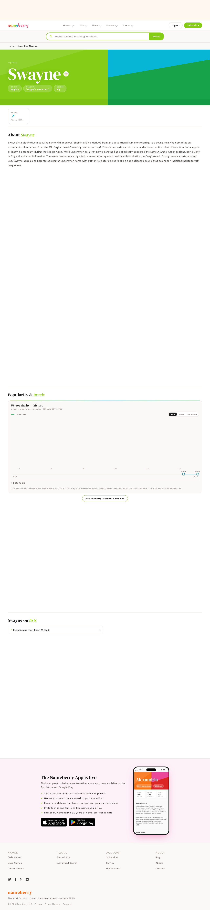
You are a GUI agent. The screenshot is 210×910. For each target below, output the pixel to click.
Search (156, 36)
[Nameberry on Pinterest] (21, 879)
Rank (173, 414)
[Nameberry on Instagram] (27, 879)
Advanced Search (67, 862)
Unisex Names (16, 868)
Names (67, 25)
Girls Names (15, 857)
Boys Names (15, 862)
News (95, 25)
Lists (81, 25)
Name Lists (63, 857)
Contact (161, 868)
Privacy (38, 904)
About (159, 862)
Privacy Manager (52, 904)
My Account (113, 868)
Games (126, 25)
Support (67, 904)
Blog (158, 857)
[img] (105, 445)
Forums (110, 25)
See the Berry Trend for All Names (105, 498)
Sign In (175, 25)
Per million (192, 414)
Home (11, 45)
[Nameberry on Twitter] (9, 879)
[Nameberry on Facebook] (15, 879)
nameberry (20, 892)
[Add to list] (66, 74)
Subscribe (193, 25)
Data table (19, 483)
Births (181, 414)
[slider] (183, 474)
